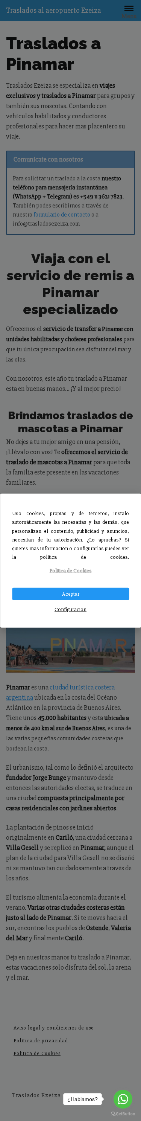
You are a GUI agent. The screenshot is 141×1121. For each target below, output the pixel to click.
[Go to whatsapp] (123, 1099)
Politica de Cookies (71, 570)
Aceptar (70, 593)
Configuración (70, 609)
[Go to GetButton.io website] (123, 1113)
